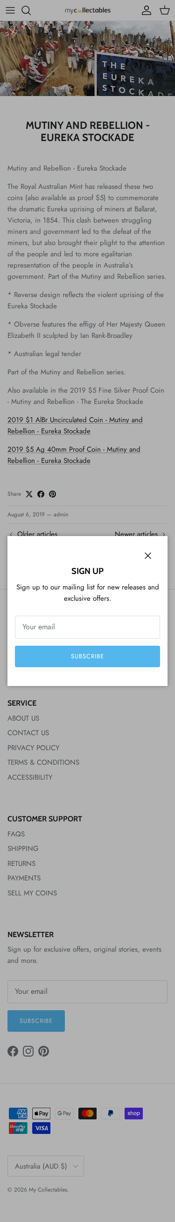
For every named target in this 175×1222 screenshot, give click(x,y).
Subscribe (87, 656)
